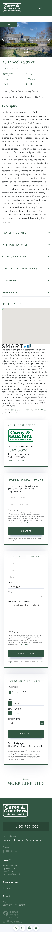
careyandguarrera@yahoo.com (23, 840)
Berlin (36, 409)
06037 (44, 409)
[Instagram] (16, 851)
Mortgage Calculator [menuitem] (12, 874)
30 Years (14, 692)
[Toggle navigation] (47, 8)
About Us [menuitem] (7, 902)
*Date (10, 583)
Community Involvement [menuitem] (14, 904)
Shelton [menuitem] (6, 888)
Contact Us (12, 460)
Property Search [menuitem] (10, 865)
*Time (10, 592)
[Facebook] (3, 851)
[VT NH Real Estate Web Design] (26, 914)
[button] (4, 39)
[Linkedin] (7, 851)
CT (20, 409)
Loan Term (13, 687)
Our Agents (21, 460)
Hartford (28, 409)
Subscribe (26, 531)
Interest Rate (14, 719)
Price (10, 699)
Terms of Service (14, 663)
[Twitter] (12, 851)
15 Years (26, 692)
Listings (13, 409)
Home (4, 409)
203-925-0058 (18, 450)
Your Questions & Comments (19, 601)
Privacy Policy (23, 522)
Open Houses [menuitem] (9, 868)
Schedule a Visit (35, 556)
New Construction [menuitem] (11, 871)
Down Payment (14, 709)
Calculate (26, 733)
